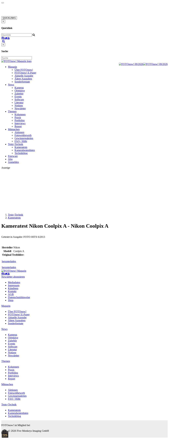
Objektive (20, 90)
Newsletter (20, 108)
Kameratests (21, 147)
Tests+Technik (15, 144)
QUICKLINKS (9, 18)
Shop (10, 300)
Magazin (12, 66)
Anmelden (13, 162)
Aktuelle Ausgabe (24, 75)
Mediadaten (14, 282)
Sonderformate (22, 81)
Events (18, 96)
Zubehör (19, 93)
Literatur (19, 102)
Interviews (20, 123)
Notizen (19, 105)
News (11, 84)
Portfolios (20, 120)
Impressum (13, 285)
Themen (12, 111)
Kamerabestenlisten (25, 150)
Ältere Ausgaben (23, 78)
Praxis (18, 117)
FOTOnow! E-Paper (25, 72)
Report (18, 126)
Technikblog (21, 153)
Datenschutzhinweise (19, 297)
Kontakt (12, 291)
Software (19, 99)
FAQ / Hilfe (21, 141)
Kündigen (13, 288)
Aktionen (19, 132)
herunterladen (9, 261)
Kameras (19, 87)
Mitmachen (14, 129)
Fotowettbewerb (23, 135)
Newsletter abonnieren (13, 276)
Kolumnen (20, 114)
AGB (11, 294)
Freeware (13, 156)
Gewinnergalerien (24, 138)
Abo (10, 159)
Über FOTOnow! (24, 69)
